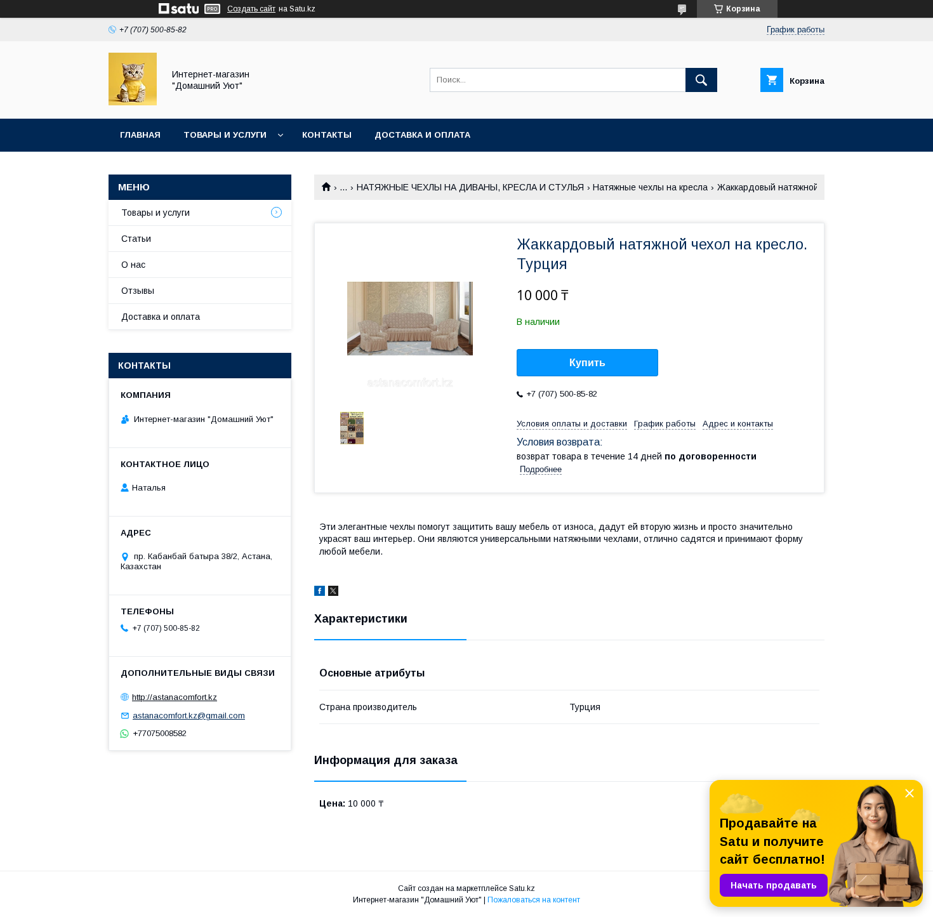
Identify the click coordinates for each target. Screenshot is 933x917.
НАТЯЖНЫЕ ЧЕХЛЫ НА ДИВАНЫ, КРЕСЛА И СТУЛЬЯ (470, 187)
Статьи (136, 239)
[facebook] (319, 593)
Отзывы (137, 291)
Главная (140, 135)
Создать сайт (251, 8)
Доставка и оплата (422, 135)
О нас (133, 265)
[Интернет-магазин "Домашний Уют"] (133, 102)
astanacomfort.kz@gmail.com (189, 715)
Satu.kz (522, 888)
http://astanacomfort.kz (174, 697)
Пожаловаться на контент (533, 899)
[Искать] (701, 80)
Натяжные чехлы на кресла (650, 187)
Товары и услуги (225, 135)
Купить (587, 362)
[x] (333, 593)
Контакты (327, 135)
